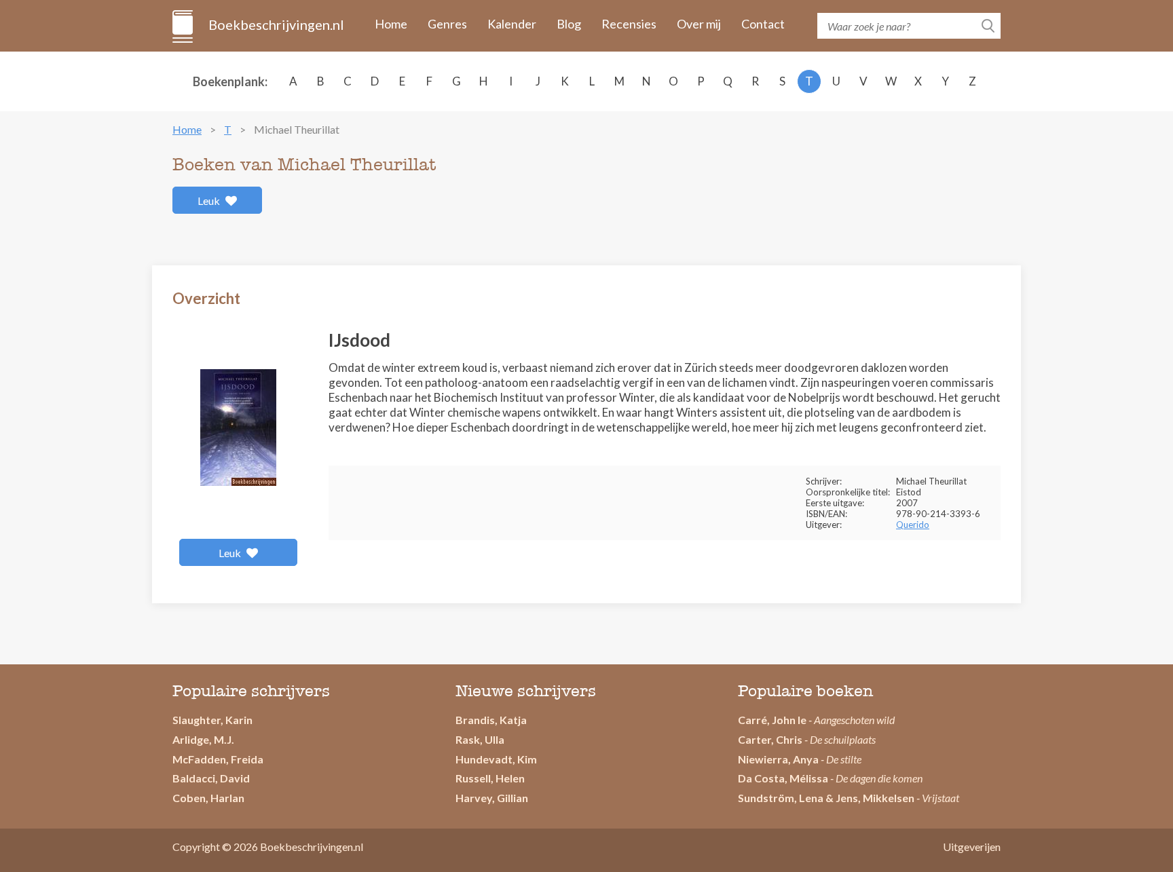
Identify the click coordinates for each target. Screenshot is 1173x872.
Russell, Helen (490, 778)
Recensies (628, 23)
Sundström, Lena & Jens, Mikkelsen (826, 797)
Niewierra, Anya (778, 759)
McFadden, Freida (217, 759)
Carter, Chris (770, 739)
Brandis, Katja (491, 719)
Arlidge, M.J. (203, 739)
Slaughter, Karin (212, 719)
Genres (447, 23)
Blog (569, 23)
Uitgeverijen (972, 846)
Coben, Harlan (208, 797)
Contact (763, 23)
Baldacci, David (211, 778)
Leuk (210, 200)
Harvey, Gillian (491, 797)
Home (391, 23)
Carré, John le (772, 719)
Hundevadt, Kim (496, 759)
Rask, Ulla (479, 739)
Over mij (699, 23)
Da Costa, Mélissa (783, 778)
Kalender (511, 23)
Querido (912, 524)
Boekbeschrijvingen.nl (275, 24)
